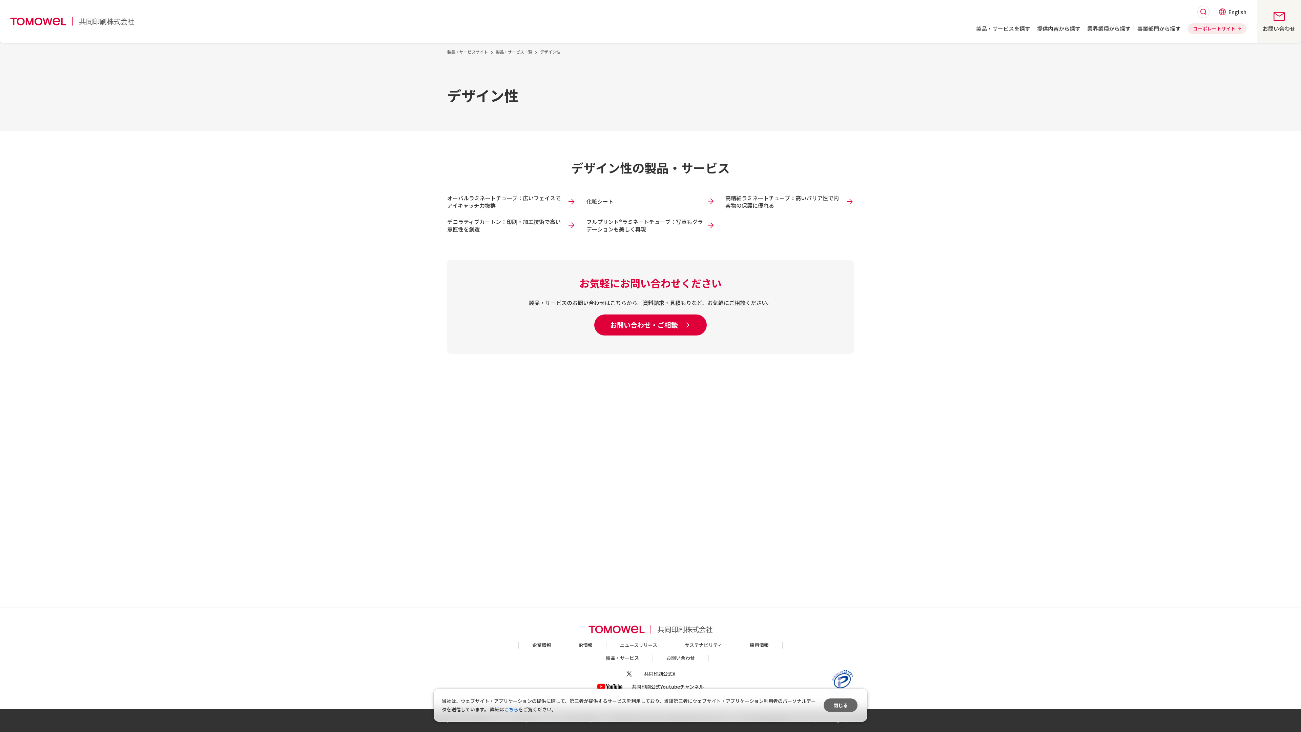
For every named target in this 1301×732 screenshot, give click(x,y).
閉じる (840, 705)
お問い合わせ (680, 657)
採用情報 (759, 645)
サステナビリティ (703, 645)
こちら (511, 709)
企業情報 (541, 645)
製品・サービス (622, 657)
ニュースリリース (638, 645)
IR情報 (586, 645)
